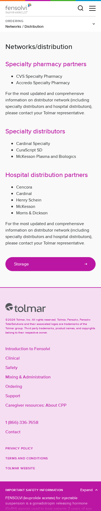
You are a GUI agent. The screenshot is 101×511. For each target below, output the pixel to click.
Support (12, 396)
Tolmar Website (20, 468)
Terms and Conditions (26, 458)
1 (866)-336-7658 (21, 422)
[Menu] (92, 8)
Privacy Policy (19, 448)
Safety (11, 367)
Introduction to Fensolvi (27, 349)
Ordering (13, 386)
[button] (80, 8)
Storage (21, 264)
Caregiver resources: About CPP (36, 405)
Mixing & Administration (28, 377)
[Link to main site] (25, 307)
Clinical (12, 358)
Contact (12, 432)
